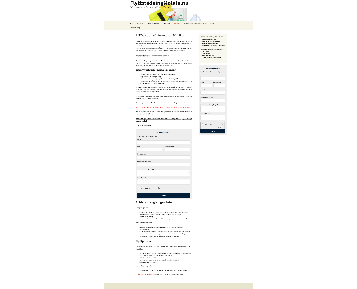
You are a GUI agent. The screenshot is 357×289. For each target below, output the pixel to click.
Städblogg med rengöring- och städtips (195, 23)
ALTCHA (158, 192)
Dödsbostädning (135, 28)
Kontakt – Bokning (153, 23)
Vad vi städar (166, 23)
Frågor (212, 23)
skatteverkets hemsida (145, 274)
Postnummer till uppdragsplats (146, 169)
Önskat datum (141, 154)
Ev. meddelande (142, 178)
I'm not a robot (145, 188)
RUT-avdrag (177, 23)
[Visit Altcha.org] (159, 189)
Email (138, 146)
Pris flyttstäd (140, 23)
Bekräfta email (169, 146)
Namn (139, 139)
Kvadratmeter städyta (144, 161)
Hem (131, 23)
